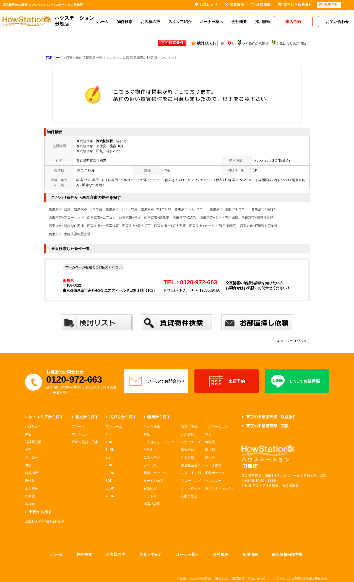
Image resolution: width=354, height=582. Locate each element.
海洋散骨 (238, 578)
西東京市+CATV (184, 217)
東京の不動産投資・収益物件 (271, 416)
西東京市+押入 (130, 217)
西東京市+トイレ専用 (121, 209)
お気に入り (209, 5)
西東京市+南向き (264, 209)
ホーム (103, 21)
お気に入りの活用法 (291, 44)
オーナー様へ (211, 21)
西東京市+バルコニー (190, 209)
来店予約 (236, 381)
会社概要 (239, 21)
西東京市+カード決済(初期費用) (212, 226)
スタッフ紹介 (180, 21)
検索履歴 (263, 5)
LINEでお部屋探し (307, 381)
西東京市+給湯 (60, 209)
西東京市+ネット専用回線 (219, 217)
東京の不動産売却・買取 (267, 426)
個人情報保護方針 (287, 554)
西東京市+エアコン (101, 217)
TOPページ (54, 58)
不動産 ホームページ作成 (194, 578)
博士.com (221, 578)
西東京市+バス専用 (88, 209)
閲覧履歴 (237, 5)
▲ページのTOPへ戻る (293, 341)
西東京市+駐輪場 (156, 217)
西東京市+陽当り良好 (257, 217)
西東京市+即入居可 (136, 226)
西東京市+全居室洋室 (103, 226)
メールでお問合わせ (166, 381)
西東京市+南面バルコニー (229, 209)
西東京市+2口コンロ (156, 209)
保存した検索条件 (297, 5)
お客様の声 (150, 21)
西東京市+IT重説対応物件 (259, 226)
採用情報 (263, 21)
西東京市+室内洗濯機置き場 (69, 234)
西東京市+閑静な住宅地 (66, 226)
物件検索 (124, 21)
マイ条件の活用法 (255, 44)
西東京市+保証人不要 (170, 226)
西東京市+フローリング (66, 217)
